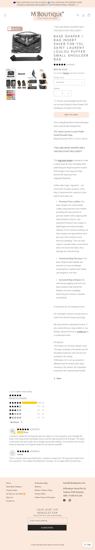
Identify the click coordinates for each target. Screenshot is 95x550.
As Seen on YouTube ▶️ (15, 494)
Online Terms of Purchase (45, 497)
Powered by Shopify (58, 545)
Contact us (10, 501)
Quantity (57, 88)
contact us (81, 332)
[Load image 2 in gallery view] (21, 73)
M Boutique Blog (41, 483)
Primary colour (59, 77)
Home (8, 483)
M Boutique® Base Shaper (44, 545)
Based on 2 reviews (18, 398)
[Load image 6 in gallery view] (21, 84)
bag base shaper (65, 160)
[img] (23, 429)
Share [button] (59, 378)
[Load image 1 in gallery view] (11, 73)
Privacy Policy (40, 494)
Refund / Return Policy (43, 490)
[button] (5, 15)
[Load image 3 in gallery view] (32, 73)
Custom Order (11, 490)
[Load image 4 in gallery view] (43, 73)
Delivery (38, 487)
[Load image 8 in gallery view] (43, 84)
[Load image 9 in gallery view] (11, 95)
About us (9, 497)
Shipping (66, 73)
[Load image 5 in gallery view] (11, 84)
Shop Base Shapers (14, 487)
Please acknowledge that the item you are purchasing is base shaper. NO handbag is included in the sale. (71, 104)
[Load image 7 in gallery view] (32, 84)
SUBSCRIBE (47, 527)
